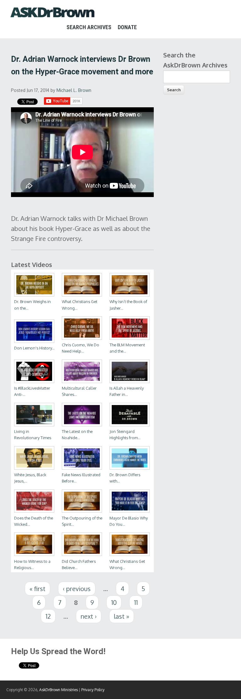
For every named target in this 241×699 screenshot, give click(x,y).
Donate (127, 27)
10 (114, 602)
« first (37, 588)
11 (136, 602)
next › (89, 616)
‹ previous (77, 588)
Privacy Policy (92, 689)
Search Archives (89, 27)
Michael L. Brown (73, 90)
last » (121, 616)
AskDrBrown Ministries (58, 689)
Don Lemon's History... (34, 347)
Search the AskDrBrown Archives (195, 60)
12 (48, 616)
